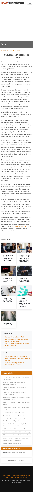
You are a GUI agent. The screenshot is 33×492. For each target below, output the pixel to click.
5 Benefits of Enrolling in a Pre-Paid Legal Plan (8, 300)
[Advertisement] (16, 23)
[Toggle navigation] (29, 3)
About (26, 477)
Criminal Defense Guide (13, 50)
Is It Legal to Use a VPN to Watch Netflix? (8, 280)
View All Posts (12, 460)
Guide (8, 475)
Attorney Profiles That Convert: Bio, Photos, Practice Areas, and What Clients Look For (24, 258)
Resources (12, 477)
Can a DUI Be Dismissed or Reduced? (13, 416)
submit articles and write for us (16, 452)
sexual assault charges (19, 226)
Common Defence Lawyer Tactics (15, 337)
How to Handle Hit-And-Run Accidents (14, 413)
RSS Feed (22, 460)
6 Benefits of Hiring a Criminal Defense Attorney (24, 280)
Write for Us (20, 477)
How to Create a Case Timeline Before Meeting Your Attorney (8, 257)
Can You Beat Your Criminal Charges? (16, 356)
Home (3, 50)
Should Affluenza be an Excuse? (8, 324)
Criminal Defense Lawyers (19, 475)
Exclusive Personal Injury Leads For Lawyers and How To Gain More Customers (24, 302)
